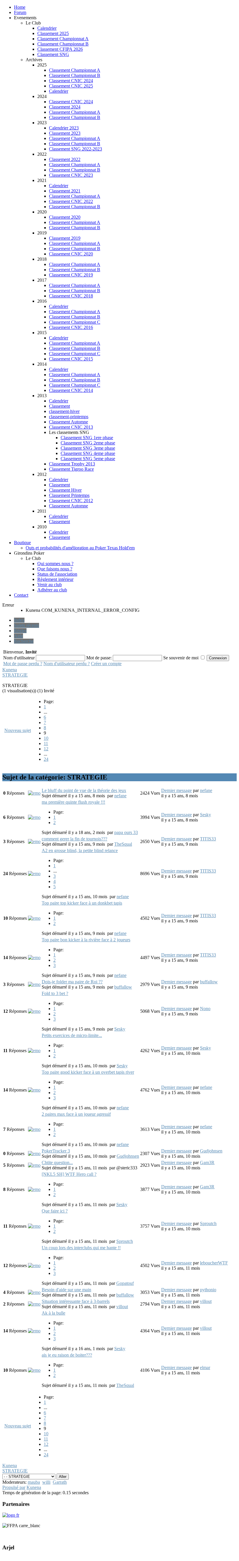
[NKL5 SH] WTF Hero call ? (69, 1174)
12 (46, 748)
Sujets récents (26, 625)
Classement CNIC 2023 (71, 175)
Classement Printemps (69, 495)
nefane (120, 795)
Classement (59, 406)
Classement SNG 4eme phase (88, 453)
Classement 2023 (64, 133)
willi (46, 1482)
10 (46, 738)
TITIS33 (208, 838)
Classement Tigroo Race (71, 469)
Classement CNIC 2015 (71, 358)
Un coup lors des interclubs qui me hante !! (81, 1247)
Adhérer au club (52, 589)
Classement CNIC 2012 (71, 500)
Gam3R (207, 1162)
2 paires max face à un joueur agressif (76, 1114)
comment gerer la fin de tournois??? (74, 838)
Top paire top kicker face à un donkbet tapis (82, 902)
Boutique (22, 542)
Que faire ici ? (55, 1210)
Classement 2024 (64, 106)
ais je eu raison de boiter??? (67, 1354)
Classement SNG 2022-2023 (75, 148)
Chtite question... (57, 1162)
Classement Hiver (65, 490)
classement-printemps (68, 416)
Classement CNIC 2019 (71, 274)
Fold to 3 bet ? (55, 993)
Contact (21, 595)
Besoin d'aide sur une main (66, 1289)
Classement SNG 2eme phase (88, 442)
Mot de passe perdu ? (22, 663)
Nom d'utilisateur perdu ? (66, 663)
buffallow (123, 986)
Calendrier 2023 (64, 127)
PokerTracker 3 (56, 1150)
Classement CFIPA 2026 (60, 49)
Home (19, 7)
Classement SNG (53, 54)
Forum (20, 12)
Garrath (60, 1482)
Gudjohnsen (128, 1156)
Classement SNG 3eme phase (88, 448)
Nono (205, 1008)
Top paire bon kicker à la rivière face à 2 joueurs (86, 939)
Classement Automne (68, 421)
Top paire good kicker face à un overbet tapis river (88, 1072)
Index (19, 620)
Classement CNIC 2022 (71, 201)
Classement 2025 (53, 33)
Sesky (205, 814)
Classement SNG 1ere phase (87, 437)
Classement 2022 (64, 159)
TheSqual (123, 844)
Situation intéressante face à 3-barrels (76, 1301)
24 (46, 759)
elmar (205, 1367)
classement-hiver (64, 411)
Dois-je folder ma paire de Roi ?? (72, 981)
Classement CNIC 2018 (71, 295)
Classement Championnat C (74, 322)
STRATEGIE (15, 674)
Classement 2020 (64, 217)
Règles (20, 630)
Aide (18, 635)
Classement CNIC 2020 (71, 253)
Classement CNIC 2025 (71, 85)
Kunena (9, 669)
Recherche (24, 641)
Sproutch (124, 1241)
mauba (34, 1482)
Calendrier (47, 28)
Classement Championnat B (63, 43)
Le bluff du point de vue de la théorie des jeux (84, 790)
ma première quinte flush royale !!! (73, 802)
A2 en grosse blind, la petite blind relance (80, 850)
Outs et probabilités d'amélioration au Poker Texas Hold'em (80, 547)
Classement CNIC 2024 (71, 80)
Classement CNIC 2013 (71, 427)
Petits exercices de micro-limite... (72, 1035)
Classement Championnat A (63, 38)
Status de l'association (57, 574)
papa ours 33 (126, 832)
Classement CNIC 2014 (71, 390)
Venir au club (49, 584)
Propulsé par (13, 1487)
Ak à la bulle (53, 1313)
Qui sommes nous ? (55, 563)
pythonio (208, 1289)
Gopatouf (125, 1283)
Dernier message (176, 790)
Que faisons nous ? (54, 568)
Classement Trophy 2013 (72, 463)
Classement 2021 (64, 190)
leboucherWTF (214, 1262)
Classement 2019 (64, 238)
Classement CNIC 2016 (71, 327)
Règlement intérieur (55, 579)
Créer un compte (106, 663)
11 (46, 743)
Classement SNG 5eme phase (88, 458)
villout (122, 1306)
